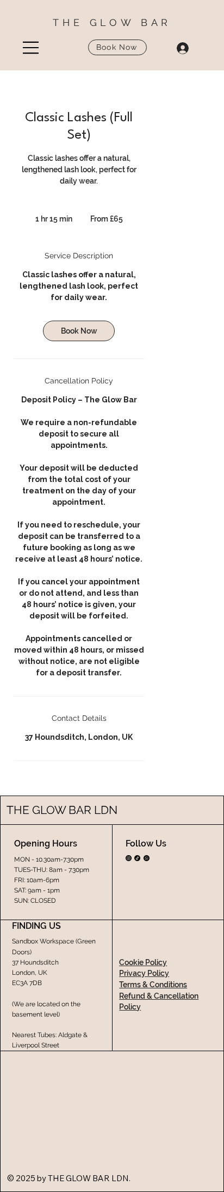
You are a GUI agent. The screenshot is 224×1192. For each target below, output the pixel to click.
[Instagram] (129, 858)
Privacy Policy (144, 973)
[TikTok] (137, 858)
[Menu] (31, 48)
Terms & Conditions (153, 984)
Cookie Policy (143, 962)
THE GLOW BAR (112, 22)
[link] (79, 331)
